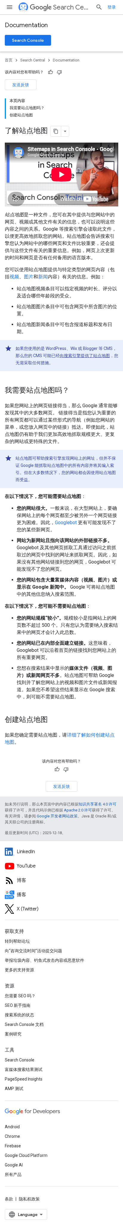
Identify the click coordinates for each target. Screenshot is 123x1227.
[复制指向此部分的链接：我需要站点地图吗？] (75, 390)
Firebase (13, 1145)
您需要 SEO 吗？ (20, 995)
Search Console (28, 40)
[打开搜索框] (99, 7)
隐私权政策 (29, 1199)
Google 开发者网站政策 (57, 816)
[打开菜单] (10, 7)
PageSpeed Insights (23, 1079)
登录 (111, 7)
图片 (28, 277)
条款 (9, 1199)
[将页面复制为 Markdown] (55, 131)
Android (12, 1126)
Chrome (12, 1136)
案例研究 (13, 1034)
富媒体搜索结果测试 (23, 1069)
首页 (9, 60)
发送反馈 (20, 84)
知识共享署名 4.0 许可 (97, 804)
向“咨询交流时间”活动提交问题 (33, 950)
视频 (14, 277)
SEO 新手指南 (17, 1005)
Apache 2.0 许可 (78, 810)
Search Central (72, 7)
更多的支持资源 (19, 969)
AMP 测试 (14, 1088)
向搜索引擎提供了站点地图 (85, 355)
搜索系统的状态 (19, 1015)
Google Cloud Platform (26, 1155)
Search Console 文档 (24, 1024)
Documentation (26, 25)
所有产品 (13, 1174)
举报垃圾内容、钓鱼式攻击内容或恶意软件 (44, 960)
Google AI (14, 1165)
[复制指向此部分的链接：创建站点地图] (54, 720)
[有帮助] (50, 72)
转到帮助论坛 (17, 941)
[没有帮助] (59, 72)
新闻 (43, 277)
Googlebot (66, 522)
